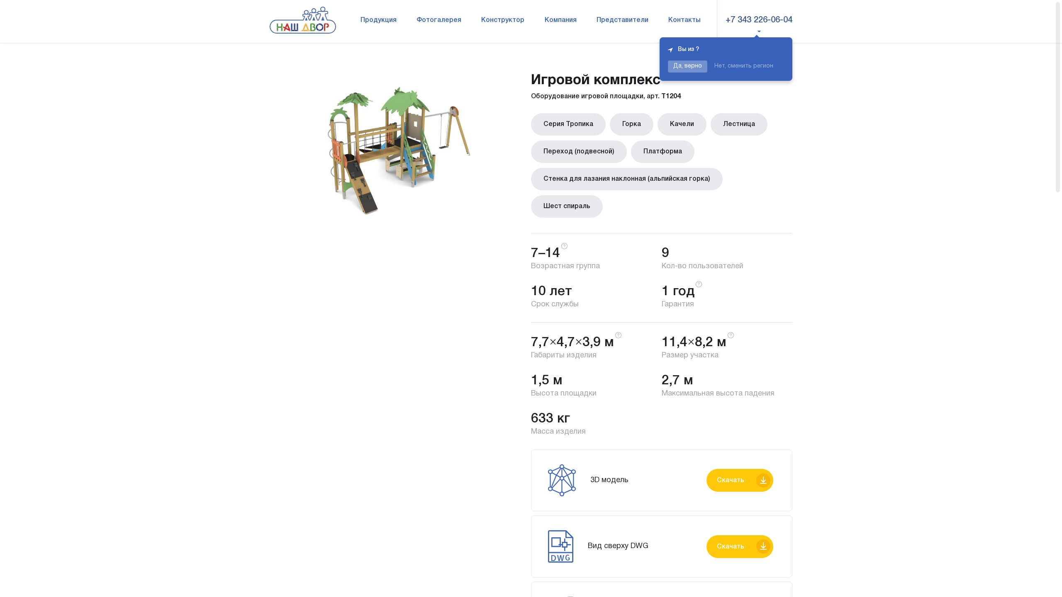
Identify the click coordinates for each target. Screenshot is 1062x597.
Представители (622, 20)
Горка (631, 124)
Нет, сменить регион (743, 66)
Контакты (684, 20)
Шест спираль (566, 206)
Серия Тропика (568, 124)
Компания (561, 20)
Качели (682, 124)
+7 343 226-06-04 (759, 20)
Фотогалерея (439, 20)
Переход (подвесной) (578, 152)
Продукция (378, 20)
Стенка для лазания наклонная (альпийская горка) (626, 179)
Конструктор (502, 20)
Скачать (730, 480)
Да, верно (687, 66)
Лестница (739, 124)
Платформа (662, 152)
